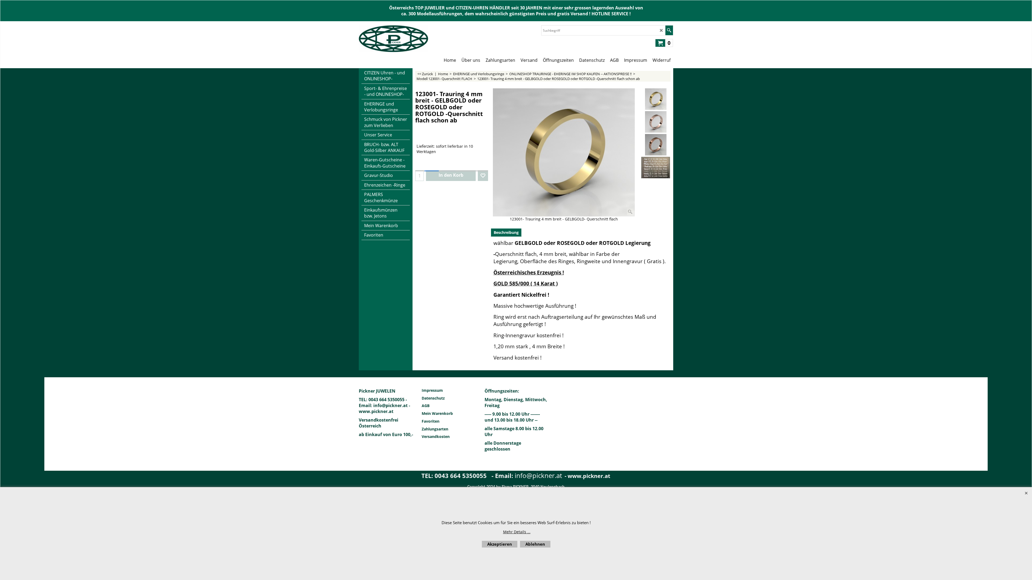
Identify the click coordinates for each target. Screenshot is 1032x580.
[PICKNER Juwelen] (393, 38)
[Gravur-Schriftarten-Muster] (655, 167)
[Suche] (669, 30)
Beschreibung (506, 232)
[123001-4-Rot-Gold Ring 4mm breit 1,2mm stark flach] (655, 144)
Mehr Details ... (517, 531)
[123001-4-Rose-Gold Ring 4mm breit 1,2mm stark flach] (655, 122)
